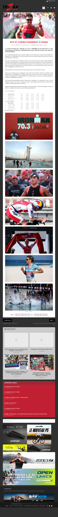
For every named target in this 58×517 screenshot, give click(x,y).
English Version (51, 1)
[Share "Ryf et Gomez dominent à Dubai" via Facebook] (16, 314)
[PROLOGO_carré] (15, 443)
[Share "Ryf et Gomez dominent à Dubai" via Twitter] (19, 314)
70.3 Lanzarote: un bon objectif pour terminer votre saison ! (16, 350)
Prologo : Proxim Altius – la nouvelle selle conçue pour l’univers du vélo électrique (25, 414)
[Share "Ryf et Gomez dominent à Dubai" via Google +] (22, 314)
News (37, 45)
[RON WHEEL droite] (15, 451)
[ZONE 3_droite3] (29, 468)
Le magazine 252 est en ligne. (12, 386)
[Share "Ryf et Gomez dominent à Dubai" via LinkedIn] (25, 314)
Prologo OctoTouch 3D (10, 403)
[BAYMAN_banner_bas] (29, 501)
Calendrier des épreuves (31, 505)
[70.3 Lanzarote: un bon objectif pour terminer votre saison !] (16, 340)
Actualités (33, 45)
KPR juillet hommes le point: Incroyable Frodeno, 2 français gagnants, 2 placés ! (41, 374)
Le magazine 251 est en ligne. (12, 392)
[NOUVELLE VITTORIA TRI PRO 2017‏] (42, 340)
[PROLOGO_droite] (39, 451)
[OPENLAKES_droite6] (29, 484)
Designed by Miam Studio (40, 503)
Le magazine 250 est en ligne (12, 408)
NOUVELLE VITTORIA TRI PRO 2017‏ (41, 349)
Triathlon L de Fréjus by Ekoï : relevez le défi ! (16, 397)
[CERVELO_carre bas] (39, 443)
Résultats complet (9, 110)
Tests (11, 505)
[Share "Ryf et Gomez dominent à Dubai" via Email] (28, 314)
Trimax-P (18, 45)
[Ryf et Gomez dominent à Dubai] (29, 25)
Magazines (42, 505)
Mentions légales (27, 503)
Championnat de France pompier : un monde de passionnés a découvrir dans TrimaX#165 (16, 373)
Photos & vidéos (18, 505)
